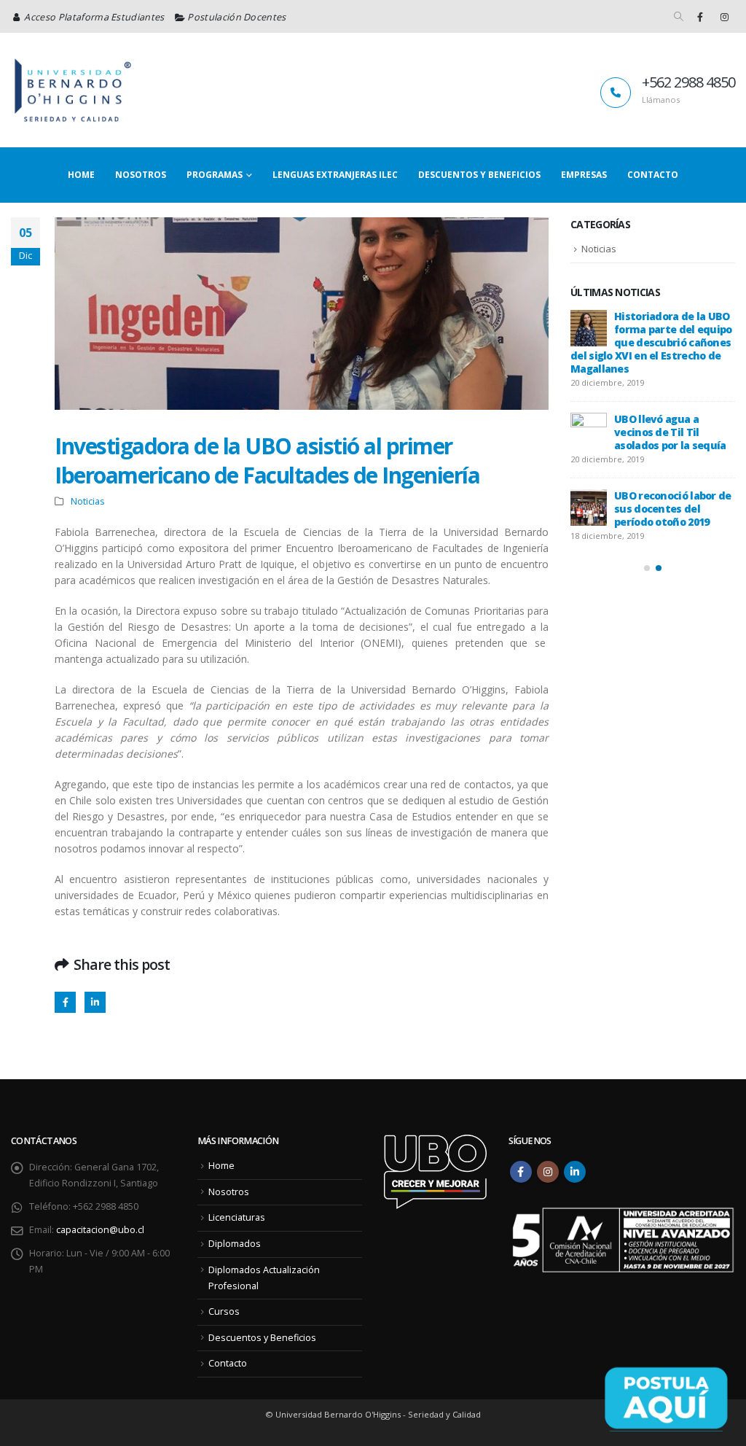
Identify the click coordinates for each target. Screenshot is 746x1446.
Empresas (584, 174)
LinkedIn (95, 1002)
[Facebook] (700, 17)
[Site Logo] (73, 90)
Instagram (548, 1172)
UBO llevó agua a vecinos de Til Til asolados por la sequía (670, 432)
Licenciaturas (236, 1217)
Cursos (224, 1311)
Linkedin (575, 1172)
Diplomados (234, 1243)
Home (81, 174)
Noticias (88, 501)
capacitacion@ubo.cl (100, 1230)
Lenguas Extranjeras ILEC (335, 174)
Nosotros (140, 174)
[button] (678, 17)
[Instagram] (724, 17)
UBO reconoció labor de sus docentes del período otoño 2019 (672, 509)
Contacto (652, 174)
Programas (214, 174)
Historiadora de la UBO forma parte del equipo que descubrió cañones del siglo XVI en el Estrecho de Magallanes (651, 342)
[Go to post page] (588, 328)
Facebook (65, 1002)
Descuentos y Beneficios (479, 174)
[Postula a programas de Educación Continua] (665, 1398)
